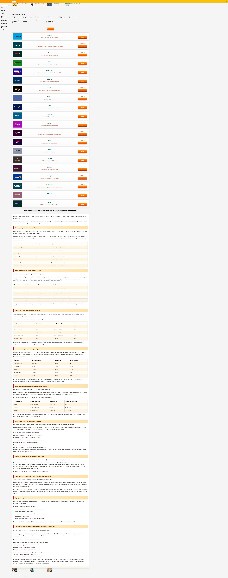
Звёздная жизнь (4, 26)
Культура (2, 13)
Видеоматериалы (56, 3)
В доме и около (4, 23)
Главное (13, 1)
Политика (3, 27)
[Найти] (8, 5)
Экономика (3, 10)
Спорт (2, 16)
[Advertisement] (33, 9)
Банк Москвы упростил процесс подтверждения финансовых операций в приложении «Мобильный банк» (16, 20)
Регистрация (50, 28)
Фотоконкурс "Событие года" (22, 3)
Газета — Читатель (4, 17)
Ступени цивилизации (5, 24)
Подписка (23, 1)
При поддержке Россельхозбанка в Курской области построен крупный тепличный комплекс (50, 20)
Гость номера (3, 19)
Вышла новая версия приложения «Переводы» (39, 19)
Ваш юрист (3, 29)
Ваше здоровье (4, 20)
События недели (4, 7)
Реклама (18, 1)
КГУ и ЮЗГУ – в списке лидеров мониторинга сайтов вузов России (62, 19)
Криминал (3, 9)
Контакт (28, 1)
